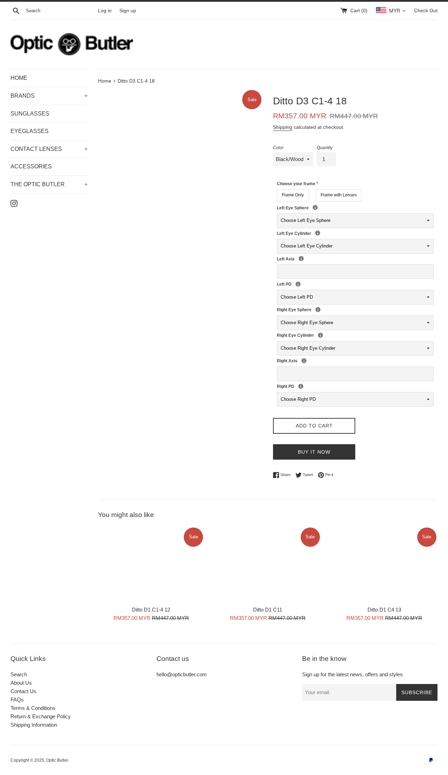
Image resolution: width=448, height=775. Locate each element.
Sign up (127, 10)
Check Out (426, 10)
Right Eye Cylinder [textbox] (316, 335)
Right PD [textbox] (296, 386)
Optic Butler (57, 760)
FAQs (17, 700)
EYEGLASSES (29, 131)
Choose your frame (297, 183)
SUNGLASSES (29, 114)
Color (278, 147)
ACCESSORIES (31, 166)
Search (18, 674)
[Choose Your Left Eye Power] (315, 207)
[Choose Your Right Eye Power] (318, 309)
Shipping (282, 127)
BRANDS (49, 96)
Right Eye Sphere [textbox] (325, 309)
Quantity (324, 147)
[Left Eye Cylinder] (317, 233)
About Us (21, 683)
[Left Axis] (301, 258)
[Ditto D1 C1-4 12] (151, 564)
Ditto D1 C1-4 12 (151, 610)
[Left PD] (298, 284)
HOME (18, 78)
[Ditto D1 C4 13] (384, 564)
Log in (105, 10)
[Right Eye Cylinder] (320, 335)
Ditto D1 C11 (267, 610)
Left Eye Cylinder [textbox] (313, 233)
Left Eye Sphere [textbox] (323, 207)
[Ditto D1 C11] (268, 564)
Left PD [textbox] (293, 284)
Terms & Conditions (32, 708)
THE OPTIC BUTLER (49, 184)
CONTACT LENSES (49, 149)
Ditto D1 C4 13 (384, 610)
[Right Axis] (304, 360)
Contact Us (23, 691)
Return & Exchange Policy (40, 716)
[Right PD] (300, 386)
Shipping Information (33, 725)
